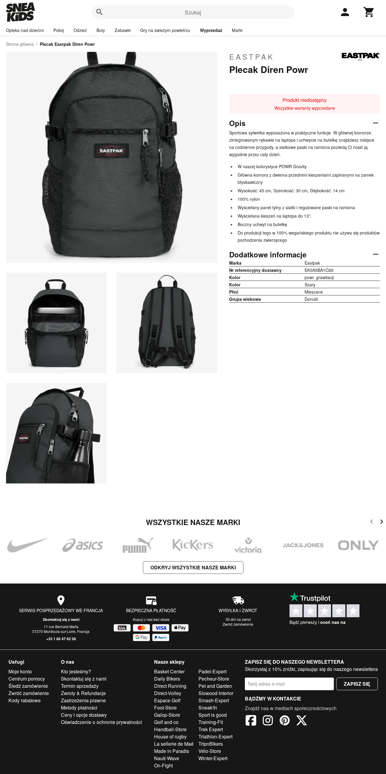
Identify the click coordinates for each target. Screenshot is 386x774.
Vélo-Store (209, 750)
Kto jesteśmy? (76, 671)
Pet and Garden (215, 685)
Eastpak (251, 56)
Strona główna (20, 44)
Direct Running (170, 685)
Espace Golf (167, 700)
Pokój (58, 30)
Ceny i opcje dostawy (84, 714)
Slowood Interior (215, 693)
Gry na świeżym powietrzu (165, 30)
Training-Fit (210, 722)
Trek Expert (210, 729)
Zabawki (123, 30)
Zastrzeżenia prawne (83, 700)
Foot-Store (165, 707)
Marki (237, 30)
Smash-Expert (213, 700)
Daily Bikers (167, 678)
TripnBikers (210, 743)
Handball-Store (170, 729)
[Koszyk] (369, 12)
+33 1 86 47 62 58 (61, 638)
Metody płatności (79, 707)
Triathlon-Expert (215, 736)
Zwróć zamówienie (238, 624)
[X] (302, 721)
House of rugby (170, 736)
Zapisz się (357, 683)
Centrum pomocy (26, 678)
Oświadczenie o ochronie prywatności (101, 722)
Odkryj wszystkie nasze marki (193, 567)
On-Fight (163, 765)
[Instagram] (268, 721)
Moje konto (20, 671)
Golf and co (166, 722)
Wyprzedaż (211, 30)
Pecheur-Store (213, 678)
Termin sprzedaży (80, 685)
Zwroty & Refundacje (83, 693)
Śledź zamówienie (28, 685)
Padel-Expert (212, 671)
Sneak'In (207, 707)
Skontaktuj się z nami (61, 619)
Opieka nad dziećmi (25, 30)
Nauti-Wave (166, 758)
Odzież (80, 30)
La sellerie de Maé (174, 743)
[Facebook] (251, 721)
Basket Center (169, 671)
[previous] (371, 522)
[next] (381, 522)
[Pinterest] (285, 721)
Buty (100, 30)
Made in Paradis (171, 750)
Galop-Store (167, 714)
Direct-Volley (167, 693)
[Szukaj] (99, 12)
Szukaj (193, 12)
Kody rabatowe (24, 700)
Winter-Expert (212, 758)
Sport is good (212, 714)
